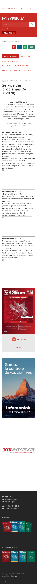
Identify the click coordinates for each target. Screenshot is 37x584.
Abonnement (27, 70)
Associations (14, 70)
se (25, 47)
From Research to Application (11, 66)
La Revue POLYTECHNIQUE (14, 41)
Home (4, 9)
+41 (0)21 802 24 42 (11, 506)
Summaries (5, 61)
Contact (20, 9)
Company (10, 9)
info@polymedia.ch (12, 508)
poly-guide (5, 29)
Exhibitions (25, 66)
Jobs (15, 9)
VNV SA (15, 576)
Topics (18, 61)
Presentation (25, 56)
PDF (20, 70)
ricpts (31, 47)
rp (14, 47)
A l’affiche (5, 70)
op (19, 47)
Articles (12, 61)
